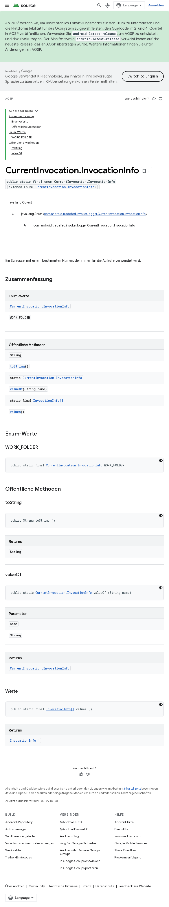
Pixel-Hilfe (121, 829)
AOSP (9, 98)
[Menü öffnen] (7, 5)
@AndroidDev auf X (74, 829)
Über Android (14, 886)
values (15, 412)
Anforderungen (16, 829)
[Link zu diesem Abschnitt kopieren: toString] (26, 502)
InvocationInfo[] (48, 400)
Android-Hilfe (124, 822)
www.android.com (127, 836)
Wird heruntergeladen (20, 836)
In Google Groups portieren (79, 868)
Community (37, 886)
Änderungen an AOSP (23, 49)
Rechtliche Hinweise (63, 886)
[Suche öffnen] (99, 5)
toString (17, 366)
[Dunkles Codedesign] (160, 460)
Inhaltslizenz (132, 788)
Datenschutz (105, 886)
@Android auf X (71, 822)
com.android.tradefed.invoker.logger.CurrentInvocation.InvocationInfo (95, 214)
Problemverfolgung (127, 857)
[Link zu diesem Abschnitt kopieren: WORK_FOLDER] (42, 447)
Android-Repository (19, 822)
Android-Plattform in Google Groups (80, 852)
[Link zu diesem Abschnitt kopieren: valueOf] (25, 575)
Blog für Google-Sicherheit (78, 843)
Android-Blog (69, 836)
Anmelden (156, 5)
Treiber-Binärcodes (18, 857)
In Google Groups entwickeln (80, 861)
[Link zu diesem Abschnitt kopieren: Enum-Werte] (41, 434)
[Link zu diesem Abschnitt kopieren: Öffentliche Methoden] (65, 489)
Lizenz (86, 886)
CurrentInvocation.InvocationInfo (63, 187)
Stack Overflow (125, 850)
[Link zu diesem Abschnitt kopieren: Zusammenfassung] (56, 279)
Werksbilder (13, 850)
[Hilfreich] (154, 98)
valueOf (16, 389)
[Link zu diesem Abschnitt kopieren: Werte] (22, 691)
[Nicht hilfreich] (160, 98)
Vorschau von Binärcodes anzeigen (29, 843)
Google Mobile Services (130, 843)
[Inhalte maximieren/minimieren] (36, 111)
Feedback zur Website (135, 886)
